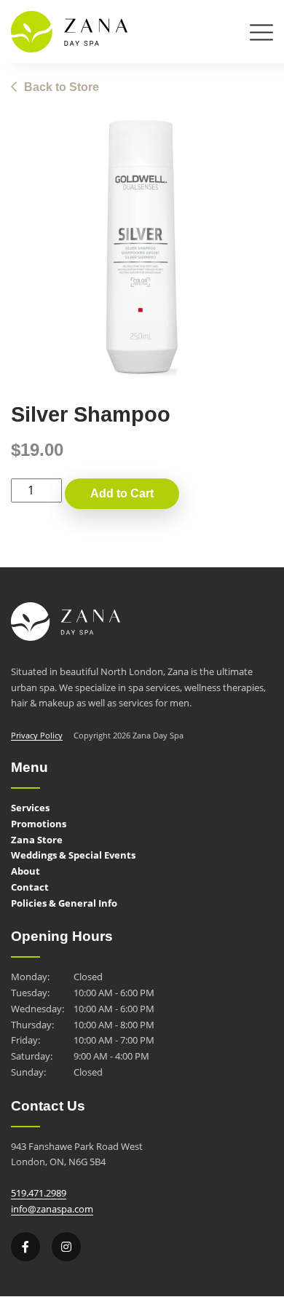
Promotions (38, 823)
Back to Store (61, 87)
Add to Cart (122, 493)
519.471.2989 (38, 1192)
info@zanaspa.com (52, 1208)
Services (30, 807)
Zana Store (37, 839)
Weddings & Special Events (73, 855)
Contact (30, 887)
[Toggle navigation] (261, 35)
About (25, 871)
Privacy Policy (37, 735)
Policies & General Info (64, 903)
